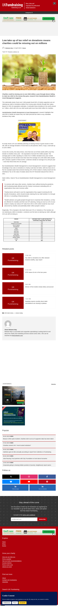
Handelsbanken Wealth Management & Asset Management (20, 112)
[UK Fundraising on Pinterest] (47, 482)
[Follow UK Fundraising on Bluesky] (11, 482)
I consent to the (24, 515)
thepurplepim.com (17, 335)
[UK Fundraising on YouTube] (29, 482)
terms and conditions (29, 515)
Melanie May (9, 48)
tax (18, 51)
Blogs (4, 544)
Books (4, 546)
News (24, 48)
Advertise (53, 384)
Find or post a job (7, 565)
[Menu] (54, 3)
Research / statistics (12, 51)
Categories (28, 12)
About (4, 578)
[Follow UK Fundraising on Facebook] (47, 477)
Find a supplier (6, 559)
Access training (6, 563)
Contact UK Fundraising (9, 580)
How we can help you (8, 557)
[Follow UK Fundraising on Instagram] (29, 477)
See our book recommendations (12, 561)
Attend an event (7, 567)
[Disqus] (29, 361)
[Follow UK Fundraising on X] (11, 477)
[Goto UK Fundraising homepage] (28, 5)
